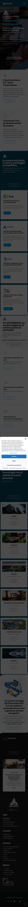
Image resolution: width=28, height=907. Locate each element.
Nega (14, 461)
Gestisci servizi (13, 453)
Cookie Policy (5, 468)
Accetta (14, 456)
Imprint (24, 468)
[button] (25, 439)
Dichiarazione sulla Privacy (15, 468)
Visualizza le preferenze (14, 465)
